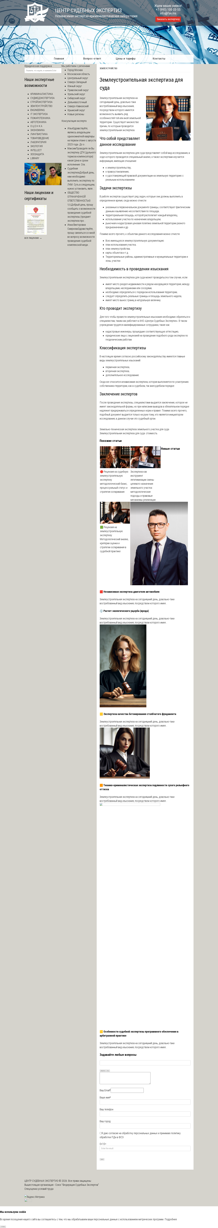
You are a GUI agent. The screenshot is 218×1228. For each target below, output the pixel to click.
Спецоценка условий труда (38, 1188)
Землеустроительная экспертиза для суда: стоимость (128, 433)
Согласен (3, 1226)
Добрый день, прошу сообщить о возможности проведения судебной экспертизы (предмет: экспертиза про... (81, 212)
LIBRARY (34, 158)
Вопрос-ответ (92, 58)
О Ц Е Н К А (36, 126)
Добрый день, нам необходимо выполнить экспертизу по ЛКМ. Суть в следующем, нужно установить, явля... (81, 180)
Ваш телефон (106, 1109)
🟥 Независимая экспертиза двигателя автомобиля (129, 591)
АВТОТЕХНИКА (38, 122)
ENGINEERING (37, 110)
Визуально (103, 1070)
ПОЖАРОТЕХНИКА (40, 118)
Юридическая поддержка (38, 66)
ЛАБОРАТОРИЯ (38, 142)
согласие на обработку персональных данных (133, 1133)
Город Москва (75, 70)
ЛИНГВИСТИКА (39, 134)
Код (108, 1070)
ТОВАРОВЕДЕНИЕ (39, 138)
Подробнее (171, 1219)
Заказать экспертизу (168, 19)
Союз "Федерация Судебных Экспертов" (77, 1184)
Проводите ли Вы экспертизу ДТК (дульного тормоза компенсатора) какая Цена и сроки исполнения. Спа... (81, 156)
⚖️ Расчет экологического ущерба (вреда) (124, 610)
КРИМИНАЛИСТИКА (41, 94)
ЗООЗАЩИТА (37, 154)
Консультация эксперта (74, 120)
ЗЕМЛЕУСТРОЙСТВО (108, 68)
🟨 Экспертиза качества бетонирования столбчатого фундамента (138, 714)
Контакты (159, 58)
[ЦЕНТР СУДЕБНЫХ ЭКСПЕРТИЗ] (36, 21)
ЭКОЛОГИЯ (36, 146)
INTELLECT (36, 150)
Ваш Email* (105, 1090)
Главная (59, 58)
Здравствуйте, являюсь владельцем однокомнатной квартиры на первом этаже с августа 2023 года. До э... (81, 136)
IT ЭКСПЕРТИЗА (39, 114)
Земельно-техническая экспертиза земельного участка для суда (134, 429)
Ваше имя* (105, 1097)
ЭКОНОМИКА (37, 130)
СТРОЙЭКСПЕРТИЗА (41, 102)
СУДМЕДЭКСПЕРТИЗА (42, 98)
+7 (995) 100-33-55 (168, 9)
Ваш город (105, 1121)
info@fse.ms (168, 13)
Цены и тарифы (126, 58)
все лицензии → (33, 237)
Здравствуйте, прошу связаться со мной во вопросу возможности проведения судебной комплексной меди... (81, 236)
